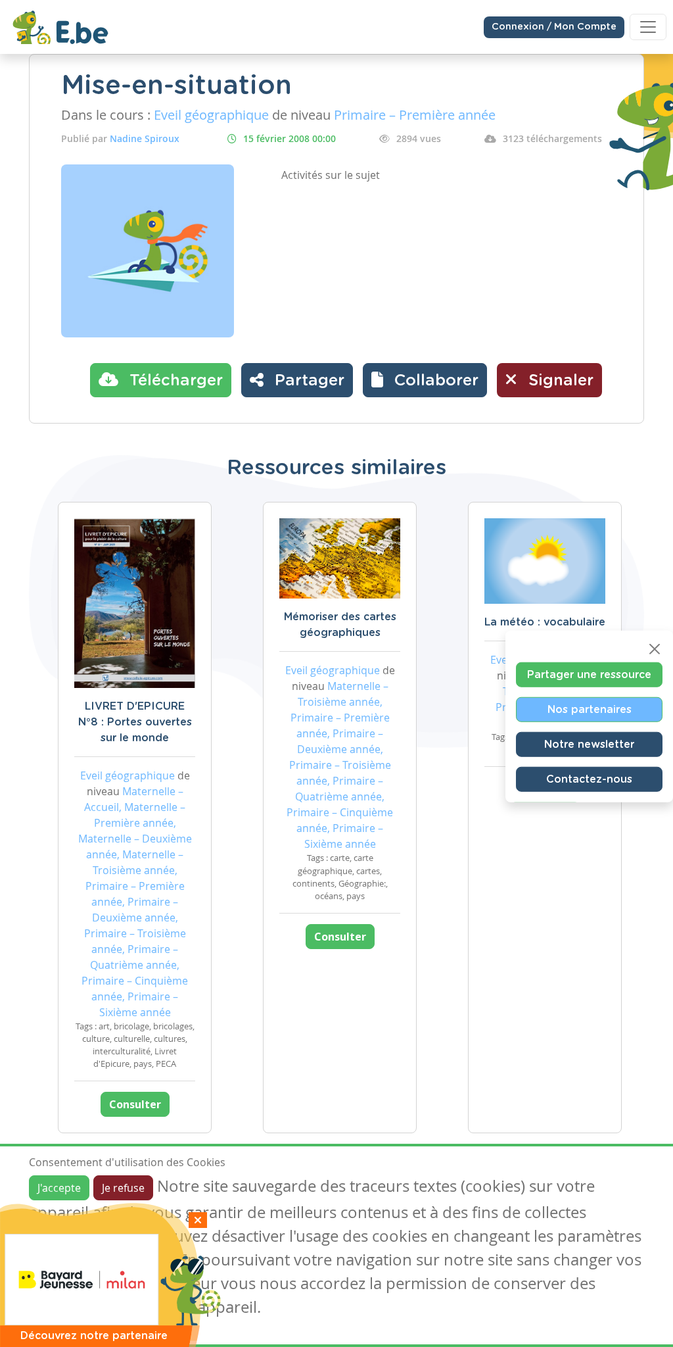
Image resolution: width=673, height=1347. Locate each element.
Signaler (558, 381)
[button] (425, 380)
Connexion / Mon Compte (554, 27)
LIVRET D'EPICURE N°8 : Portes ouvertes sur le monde (135, 722)
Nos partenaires (589, 709)
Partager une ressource (589, 675)
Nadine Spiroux (144, 138)
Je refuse (123, 1188)
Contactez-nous (589, 779)
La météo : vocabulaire (544, 622)
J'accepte (59, 1188)
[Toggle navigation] (648, 27)
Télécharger (174, 381)
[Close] (654, 649)
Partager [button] (307, 381)
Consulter (135, 1104)
